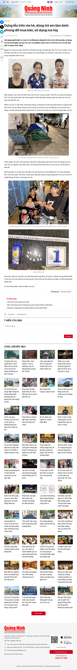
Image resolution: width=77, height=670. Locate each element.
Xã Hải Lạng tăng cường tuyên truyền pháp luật (11, 549)
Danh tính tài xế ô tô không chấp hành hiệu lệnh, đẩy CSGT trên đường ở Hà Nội (47, 653)
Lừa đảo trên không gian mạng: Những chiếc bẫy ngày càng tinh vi (47, 499)
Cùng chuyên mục (15, 346)
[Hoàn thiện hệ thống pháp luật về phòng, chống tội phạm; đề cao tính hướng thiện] (47, 438)
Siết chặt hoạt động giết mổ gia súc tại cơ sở (46, 599)
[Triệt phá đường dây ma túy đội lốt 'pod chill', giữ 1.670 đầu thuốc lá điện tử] (47, 616)
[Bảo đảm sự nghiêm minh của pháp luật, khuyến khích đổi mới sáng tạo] (11, 565)
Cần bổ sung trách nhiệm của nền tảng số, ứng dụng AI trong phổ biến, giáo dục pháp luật (47, 552)
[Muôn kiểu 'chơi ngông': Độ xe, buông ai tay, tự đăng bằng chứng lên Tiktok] (29, 354)
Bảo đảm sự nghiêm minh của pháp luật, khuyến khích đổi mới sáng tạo (11, 576)
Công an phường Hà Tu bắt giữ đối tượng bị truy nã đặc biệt (11, 474)
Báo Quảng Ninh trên (56, 35)
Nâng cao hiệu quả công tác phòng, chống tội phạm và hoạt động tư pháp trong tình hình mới (65, 577)
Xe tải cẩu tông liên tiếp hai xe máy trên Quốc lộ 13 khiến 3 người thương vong (11, 449)
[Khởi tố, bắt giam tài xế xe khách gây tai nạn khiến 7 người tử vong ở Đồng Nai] (11, 641)
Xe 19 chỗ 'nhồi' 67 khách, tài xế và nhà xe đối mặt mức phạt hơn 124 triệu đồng (65, 475)
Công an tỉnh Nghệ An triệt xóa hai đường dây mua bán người (29, 652)
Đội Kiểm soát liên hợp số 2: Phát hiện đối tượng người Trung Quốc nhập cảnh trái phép (65, 501)
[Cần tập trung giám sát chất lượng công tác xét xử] (29, 565)
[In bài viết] (2, 41)
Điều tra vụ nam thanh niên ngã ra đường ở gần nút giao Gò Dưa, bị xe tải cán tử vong (64, 366)
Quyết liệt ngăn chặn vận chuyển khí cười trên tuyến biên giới (29, 601)
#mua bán (11, 314)
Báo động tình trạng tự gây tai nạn (47, 390)
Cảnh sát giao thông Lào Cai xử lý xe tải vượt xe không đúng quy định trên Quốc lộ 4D (11, 423)
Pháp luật (7, 21)
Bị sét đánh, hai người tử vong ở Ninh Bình (46, 419)
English (56, 2)
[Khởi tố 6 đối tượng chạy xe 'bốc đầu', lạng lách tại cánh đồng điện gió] (11, 489)
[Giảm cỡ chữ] (2, 52)
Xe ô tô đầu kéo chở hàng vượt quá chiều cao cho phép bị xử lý (65, 393)
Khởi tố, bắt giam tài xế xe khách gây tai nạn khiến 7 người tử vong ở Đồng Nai (11, 652)
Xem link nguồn (65, 291)
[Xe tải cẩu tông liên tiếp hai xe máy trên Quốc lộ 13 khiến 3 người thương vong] (11, 438)
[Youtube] (51, 2)
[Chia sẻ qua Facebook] (2, 22)
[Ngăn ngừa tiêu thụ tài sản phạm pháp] (65, 539)
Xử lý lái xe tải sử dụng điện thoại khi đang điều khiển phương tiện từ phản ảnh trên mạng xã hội (11, 395)
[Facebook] (48, 2)
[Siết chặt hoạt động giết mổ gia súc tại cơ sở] (47, 590)
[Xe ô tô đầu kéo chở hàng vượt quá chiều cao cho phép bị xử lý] (65, 382)
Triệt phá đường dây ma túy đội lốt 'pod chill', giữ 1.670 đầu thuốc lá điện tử (47, 628)
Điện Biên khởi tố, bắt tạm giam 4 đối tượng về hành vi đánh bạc (65, 652)
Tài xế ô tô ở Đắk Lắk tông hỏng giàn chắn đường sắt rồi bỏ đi (29, 474)
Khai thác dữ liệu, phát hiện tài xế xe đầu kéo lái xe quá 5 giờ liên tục (29, 393)
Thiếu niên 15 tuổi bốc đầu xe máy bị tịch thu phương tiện (46, 474)
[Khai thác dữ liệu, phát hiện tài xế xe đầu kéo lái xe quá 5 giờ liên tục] (29, 382)
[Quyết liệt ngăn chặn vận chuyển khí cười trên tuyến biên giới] (29, 590)
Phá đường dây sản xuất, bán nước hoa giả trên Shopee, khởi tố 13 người (11, 626)
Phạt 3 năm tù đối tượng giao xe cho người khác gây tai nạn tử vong (65, 421)
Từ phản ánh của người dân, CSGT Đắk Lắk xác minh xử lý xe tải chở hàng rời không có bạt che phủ (11, 367)
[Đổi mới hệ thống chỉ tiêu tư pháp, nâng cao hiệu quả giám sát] (47, 565)
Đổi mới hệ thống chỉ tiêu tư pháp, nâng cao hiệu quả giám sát (47, 576)
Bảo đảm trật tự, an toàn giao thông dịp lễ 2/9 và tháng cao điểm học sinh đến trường (29, 450)
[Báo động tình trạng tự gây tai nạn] (47, 382)
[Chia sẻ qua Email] (2, 32)
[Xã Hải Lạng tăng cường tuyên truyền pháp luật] (11, 539)
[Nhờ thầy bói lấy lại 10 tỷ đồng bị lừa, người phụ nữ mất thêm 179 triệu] (65, 616)
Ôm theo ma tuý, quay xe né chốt (18, 302)
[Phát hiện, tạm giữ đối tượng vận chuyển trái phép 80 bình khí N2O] (29, 489)
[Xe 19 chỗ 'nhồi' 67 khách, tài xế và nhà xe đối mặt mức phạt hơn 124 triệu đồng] (65, 463)
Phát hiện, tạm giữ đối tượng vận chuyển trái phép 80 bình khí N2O (29, 499)
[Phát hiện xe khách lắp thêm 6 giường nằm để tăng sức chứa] (29, 410)
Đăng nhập (71, 2)
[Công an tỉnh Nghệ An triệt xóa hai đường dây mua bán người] (29, 641)
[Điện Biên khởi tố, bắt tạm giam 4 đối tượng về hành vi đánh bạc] (65, 641)
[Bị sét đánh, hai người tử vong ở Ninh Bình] (47, 410)
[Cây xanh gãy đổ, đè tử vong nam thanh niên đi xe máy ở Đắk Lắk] (47, 354)
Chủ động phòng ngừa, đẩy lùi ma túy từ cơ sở (47, 523)
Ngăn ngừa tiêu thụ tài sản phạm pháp (64, 549)
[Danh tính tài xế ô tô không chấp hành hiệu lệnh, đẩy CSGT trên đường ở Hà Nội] (47, 641)
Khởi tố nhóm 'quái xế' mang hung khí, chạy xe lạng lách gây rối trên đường (65, 449)
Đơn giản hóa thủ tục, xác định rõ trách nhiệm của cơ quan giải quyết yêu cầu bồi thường (29, 552)
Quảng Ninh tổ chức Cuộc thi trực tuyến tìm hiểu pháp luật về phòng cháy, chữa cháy (11, 526)
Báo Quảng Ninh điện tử (38, 10)
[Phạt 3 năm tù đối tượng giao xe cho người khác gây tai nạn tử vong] (65, 410)
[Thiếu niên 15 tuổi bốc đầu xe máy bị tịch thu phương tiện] (47, 463)
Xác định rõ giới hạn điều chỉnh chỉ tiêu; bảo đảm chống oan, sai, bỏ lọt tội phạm (65, 526)
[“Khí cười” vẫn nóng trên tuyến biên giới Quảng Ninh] (29, 514)
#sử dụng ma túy (22, 314)
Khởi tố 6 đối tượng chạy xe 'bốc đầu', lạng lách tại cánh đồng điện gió (11, 499)
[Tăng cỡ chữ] (2, 46)
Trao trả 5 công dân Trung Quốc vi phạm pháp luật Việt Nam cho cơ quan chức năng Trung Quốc (11, 602)
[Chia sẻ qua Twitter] (2, 27)
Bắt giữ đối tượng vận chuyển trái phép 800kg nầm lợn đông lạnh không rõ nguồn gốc (65, 602)
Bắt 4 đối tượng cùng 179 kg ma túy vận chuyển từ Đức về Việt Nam (30, 305)
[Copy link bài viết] (2, 37)
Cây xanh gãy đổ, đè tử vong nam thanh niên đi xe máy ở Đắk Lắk (46, 365)
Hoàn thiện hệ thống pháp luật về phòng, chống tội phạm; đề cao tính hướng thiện (47, 450)
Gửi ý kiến (68, 336)
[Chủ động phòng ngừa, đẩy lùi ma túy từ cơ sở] (47, 514)
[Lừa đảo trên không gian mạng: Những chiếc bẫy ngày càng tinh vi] (47, 489)
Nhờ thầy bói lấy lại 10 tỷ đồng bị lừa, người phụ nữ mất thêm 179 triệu (65, 626)
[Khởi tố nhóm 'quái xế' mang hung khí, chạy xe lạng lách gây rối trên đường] (65, 438)
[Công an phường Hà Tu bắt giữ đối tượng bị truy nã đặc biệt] (11, 463)
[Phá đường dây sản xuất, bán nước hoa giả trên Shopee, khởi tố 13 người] (11, 616)
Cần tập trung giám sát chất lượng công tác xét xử (29, 574)
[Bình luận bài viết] (2, 58)
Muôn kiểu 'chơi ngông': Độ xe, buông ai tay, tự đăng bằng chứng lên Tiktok (29, 366)
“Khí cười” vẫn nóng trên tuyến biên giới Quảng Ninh (29, 523)
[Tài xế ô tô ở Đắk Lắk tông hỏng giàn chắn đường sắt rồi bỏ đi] (29, 463)
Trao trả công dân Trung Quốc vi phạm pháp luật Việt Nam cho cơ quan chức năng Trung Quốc (29, 628)
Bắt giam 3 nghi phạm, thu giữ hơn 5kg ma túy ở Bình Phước (27, 308)
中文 (60, 2)
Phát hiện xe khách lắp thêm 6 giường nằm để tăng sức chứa (29, 421)
